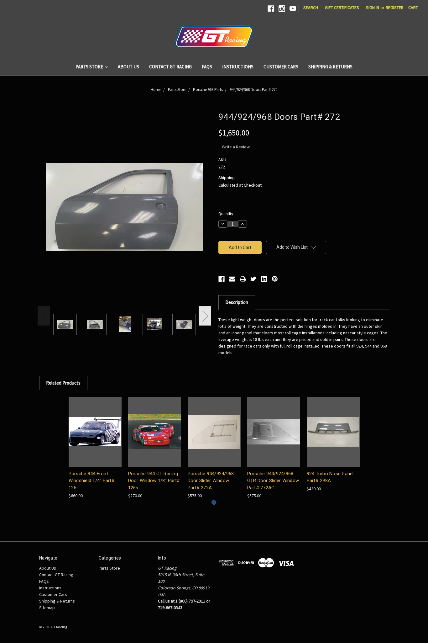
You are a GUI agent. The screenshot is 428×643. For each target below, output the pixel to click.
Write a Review (236, 147)
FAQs (207, 67)
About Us (128, 67)
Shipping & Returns (330, 67)
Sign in (372, 7)
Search (310, 7)
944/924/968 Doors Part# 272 (253, 89)
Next (205, 316)
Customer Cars (281, 67)
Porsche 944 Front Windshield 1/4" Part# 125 (92, 481)
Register (395, 7)
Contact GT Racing (170, 67)
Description (236, 302)
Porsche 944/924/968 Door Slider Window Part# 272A (211, 481)
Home (156, 89)
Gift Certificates (342, 7)
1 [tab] (213, 502)
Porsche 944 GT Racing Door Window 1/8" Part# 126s (154, 481)
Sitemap (47, 607)
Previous (44, 316)
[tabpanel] (95, 448)
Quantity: (226, 213)
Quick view (95, 431)
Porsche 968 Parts (208, 89)
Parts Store (90, 67)
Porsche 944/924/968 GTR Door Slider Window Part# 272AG (273, 481)
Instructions (237, 67)
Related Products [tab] (63, 383)
